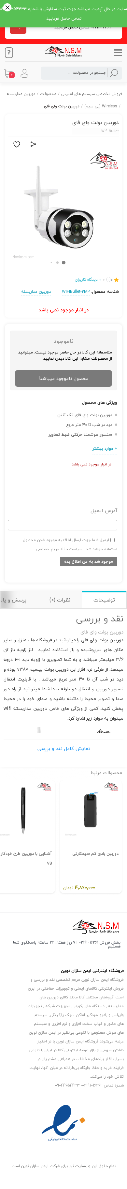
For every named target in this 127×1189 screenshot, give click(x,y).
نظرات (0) (59, 599)
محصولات (48, 93)
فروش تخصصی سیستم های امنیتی (91, 93)
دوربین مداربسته (21, 93)
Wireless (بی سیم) (100, 106)
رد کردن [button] (7, 8)
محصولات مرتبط (106, 773)
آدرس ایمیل (104, 510)
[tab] (104, 599)
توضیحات (104, 599)
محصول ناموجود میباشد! (64, 378)
